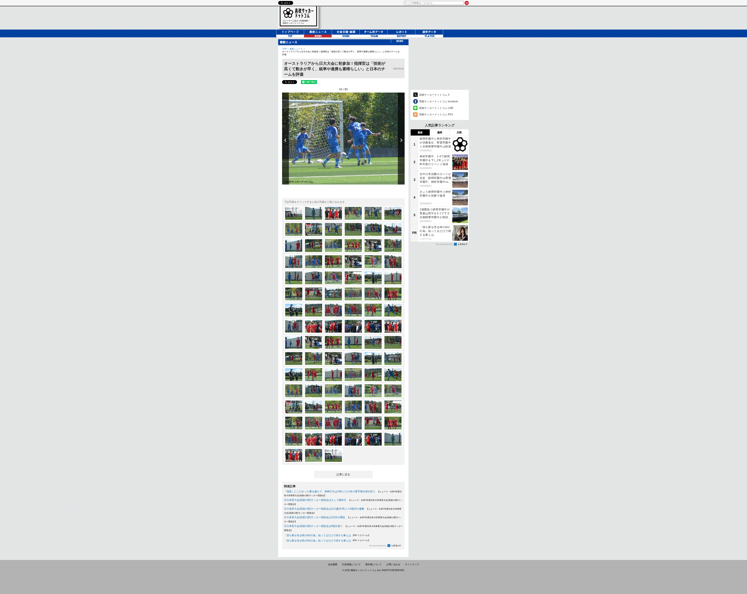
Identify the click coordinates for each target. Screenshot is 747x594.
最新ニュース (296, 49)
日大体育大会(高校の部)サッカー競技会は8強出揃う (313, 526)
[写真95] (373, 390)
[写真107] (373, 423)
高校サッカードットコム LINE (436, 108)
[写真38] (313, 310)
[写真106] (353, 423)
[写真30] (393, 277)
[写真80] (313, 358)
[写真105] (333, 423)
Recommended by (378, 545)
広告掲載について (351, 564)
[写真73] (293, 342)
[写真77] (373, 342)
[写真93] (333, 390)
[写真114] (393, 439)
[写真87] (333, 374)
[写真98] (313, 407)
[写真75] (333, 342)
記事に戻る (343, 474)
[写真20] (313, 261)
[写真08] (313, 229)
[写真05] (373, 213)
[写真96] (393, 390)
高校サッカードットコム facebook (438, 101)
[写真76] (353, 342)
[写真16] (353, 245)
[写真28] (353, 277)
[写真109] (293, 439)
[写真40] (353, 310)
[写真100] (353, 407)
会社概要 (332, 564)
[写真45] (333, 326)
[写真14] (313, 245)
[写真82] (353, 358)
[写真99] (333, 407)
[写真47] (373, 326)
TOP (284, 49)
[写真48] (393, 326)
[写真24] (393, 261)
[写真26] (313, 277)
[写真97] (293, 407)
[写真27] (333, 277)
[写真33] (333, 294)
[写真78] (393, 342)
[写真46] (353, 326)
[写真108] (393, 423)
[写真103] (293, 423)
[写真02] (313, 213)
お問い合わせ (393, 564)
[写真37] (293, 310)
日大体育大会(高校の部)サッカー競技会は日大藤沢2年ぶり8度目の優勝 (324, 508)
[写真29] (373, 277)
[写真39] (333, 310)
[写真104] (313, 423)
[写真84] (393, 358)
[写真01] (293, 213)
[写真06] (393, 213)
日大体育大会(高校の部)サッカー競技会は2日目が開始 (314, 517)
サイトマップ (412, 564)
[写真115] (293, 455)
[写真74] (313, 342)
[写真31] (293, 294)
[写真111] (333, 439)
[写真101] (373, 407)
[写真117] (333, 455)
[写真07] (293, 229)
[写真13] (293, 245)
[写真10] (353, 229)
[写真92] (313, 390)
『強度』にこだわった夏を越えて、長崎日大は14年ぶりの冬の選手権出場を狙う (329, 491)
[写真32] (313, 294)
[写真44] (313, 326)
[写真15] (333, 245)
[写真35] (373, 294)
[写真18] (393, 245)
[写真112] (353, 439)
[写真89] (373, 374)
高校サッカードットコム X (434, 94)
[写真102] (393, 407)
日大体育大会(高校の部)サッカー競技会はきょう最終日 (315, 500)
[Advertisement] (439, 63)
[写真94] (353, 390)
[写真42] (393, 310)
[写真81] (333, 358)
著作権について (373, 564)
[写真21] (333, 261)
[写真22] (353, 261)
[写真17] (373, 245)
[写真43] (293, 326)
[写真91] (293, 390)
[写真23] (373, 261)
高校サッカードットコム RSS (436, 114)
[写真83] (373, 358)
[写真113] (373, 439)
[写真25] (293, 277)
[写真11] (373, 229)
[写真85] (293, 374)
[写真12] (393, 229)
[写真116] (313, 455)
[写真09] (333, 229)
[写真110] (313, 439)
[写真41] (373, 310)
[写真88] (353, 374)
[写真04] (353, 213)
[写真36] (393, 294)
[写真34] (353, 294)
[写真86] (313, 374)
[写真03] (333, 213)
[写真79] (293, 358)
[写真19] (293, 261)
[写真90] (393, 374)
